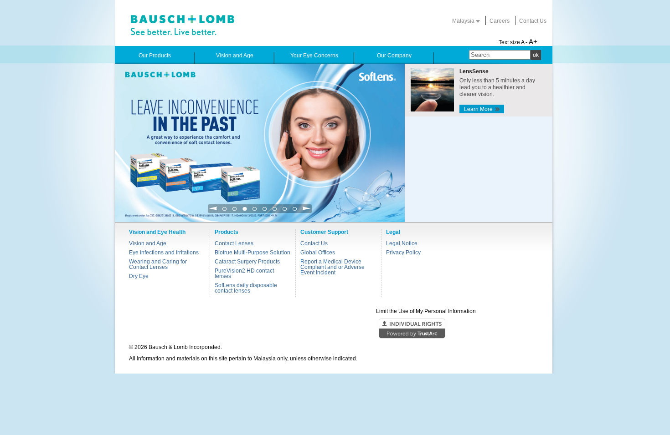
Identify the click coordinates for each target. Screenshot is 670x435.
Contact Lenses (234, 243)
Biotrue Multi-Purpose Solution (252, 252)
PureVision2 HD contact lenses (244, 273)
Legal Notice (401, 243)
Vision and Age (147, 243)
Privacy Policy (403, 252)
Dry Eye (139, 276)
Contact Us (532, 21)
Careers (500, 21)
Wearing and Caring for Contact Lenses (158, 264)
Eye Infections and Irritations (164, 252)
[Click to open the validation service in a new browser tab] (334, 329)
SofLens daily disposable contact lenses (246, 288)
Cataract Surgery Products (247, 261)
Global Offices (317, 252)
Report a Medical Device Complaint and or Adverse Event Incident (332, 267)
